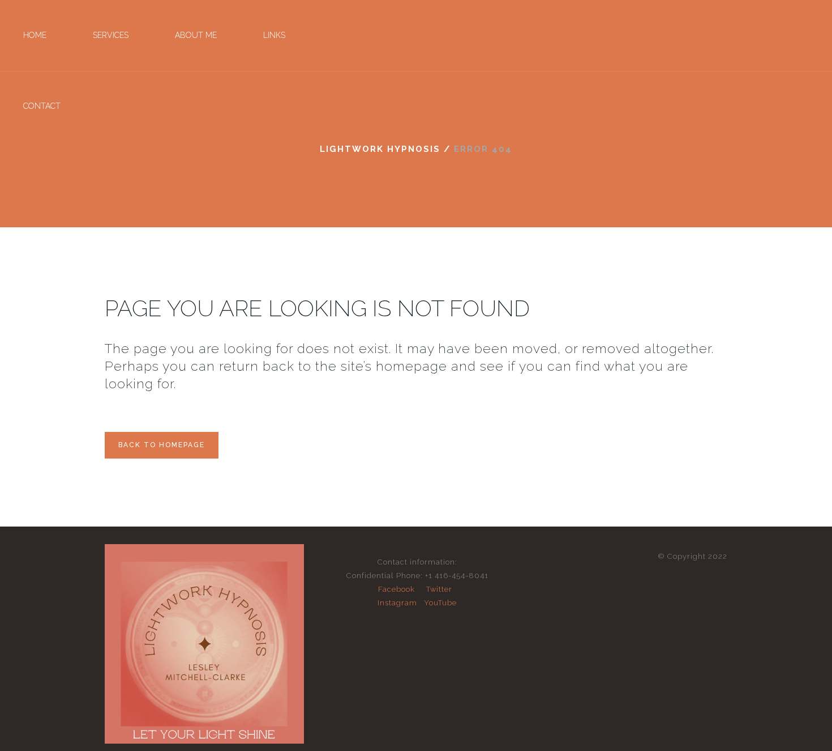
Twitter (439, 589)
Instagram (397, 603)
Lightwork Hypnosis (380, 149)
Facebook (396, 589)
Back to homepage (161, 445)
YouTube (440, 603)
